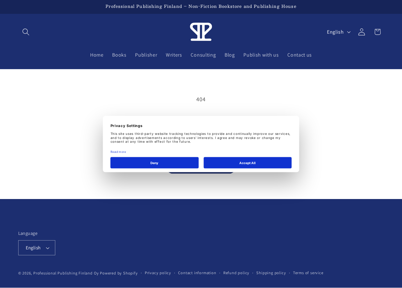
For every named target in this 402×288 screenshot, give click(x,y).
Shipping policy (271, 272)
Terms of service (308, 272)
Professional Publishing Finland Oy (66, 273)
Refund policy (236, 272)
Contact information (197, 272)
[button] (26, 32)
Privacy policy (158, 272)
